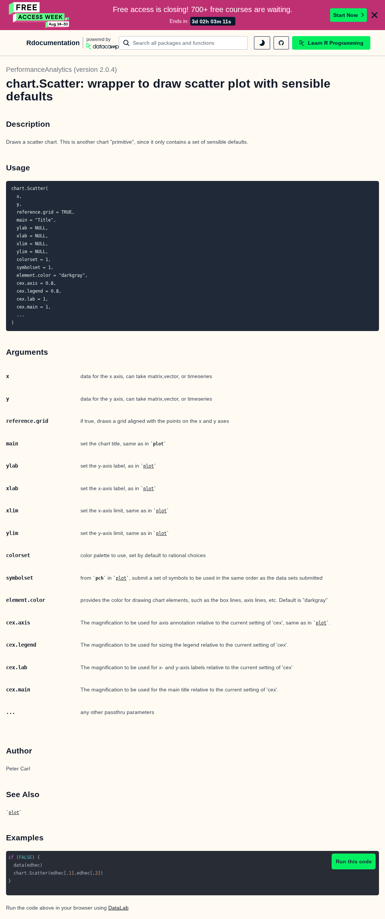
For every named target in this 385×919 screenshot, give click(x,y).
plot (148, 466)
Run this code (354, 861)
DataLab (118, 908)
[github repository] (281, 43)
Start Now (345, 15)
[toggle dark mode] (262, 43)
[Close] (374, 15)
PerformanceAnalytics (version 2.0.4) (61, 69)
